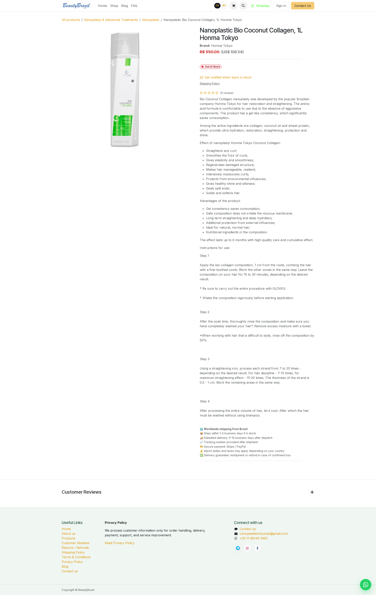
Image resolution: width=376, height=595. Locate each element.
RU (224, 5)
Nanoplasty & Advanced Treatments (111, 20)
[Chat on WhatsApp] (365, 584)
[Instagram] (247, 548)
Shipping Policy (73, 552)
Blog (65, 566)
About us (68, 534)
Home (66, 529)
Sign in (281, 6)
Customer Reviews (75, 543)
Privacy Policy (72, 562)
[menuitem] (102, 6)
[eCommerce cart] (233, 6)
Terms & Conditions (76, 557)
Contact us (70, 571)
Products (68, 538)
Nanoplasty (150, 20)
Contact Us (302, 6)
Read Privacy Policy (119, 543)
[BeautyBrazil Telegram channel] (238, 548)
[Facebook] (257, 548)
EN (217, 5)
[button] (243, 6)
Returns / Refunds (75, 548)
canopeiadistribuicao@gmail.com (264, 534)
